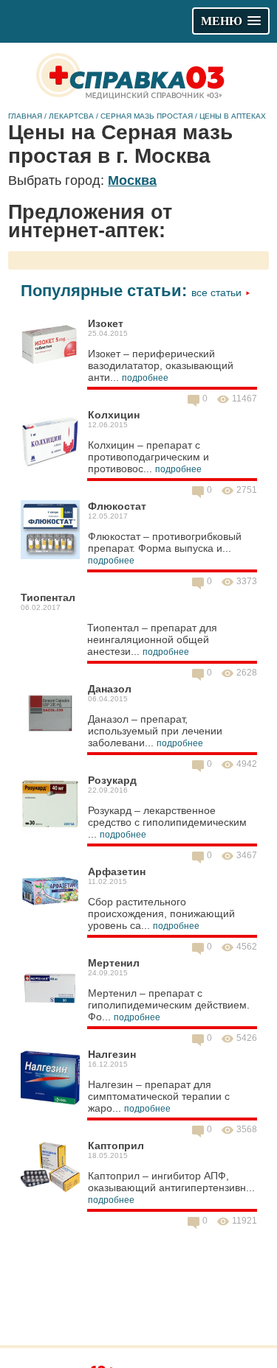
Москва (132, 180)
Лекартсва (71, 116)
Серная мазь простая (146, 116)
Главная (25, 116)
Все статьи (217, 292)
